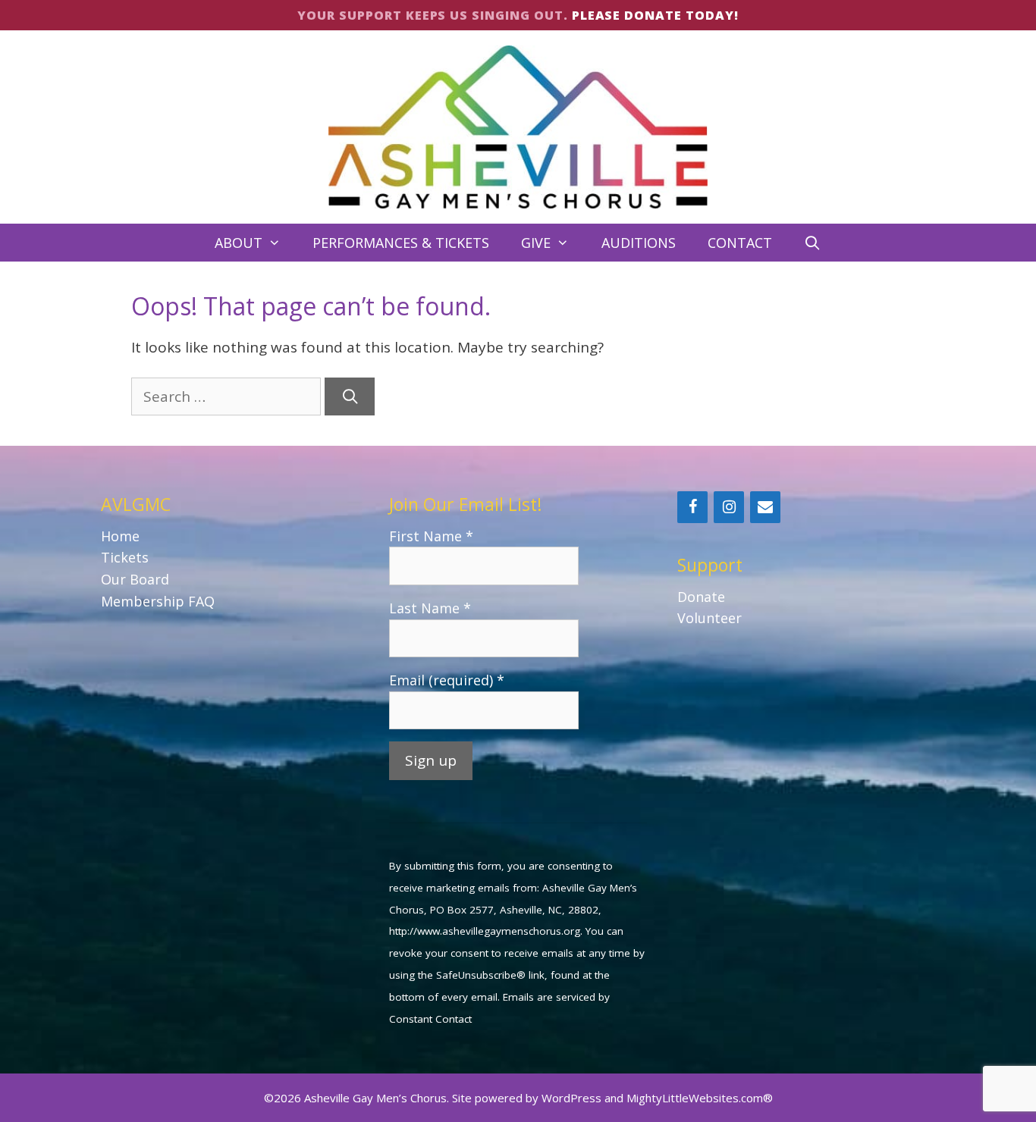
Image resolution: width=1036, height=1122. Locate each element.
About (238, 242)
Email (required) (446, 680)
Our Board (135, 579)
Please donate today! (655, 15)
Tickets (125, 557)
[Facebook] (692, 507)
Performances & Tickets (400, 242)
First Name (431, 536)
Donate (701, 597)
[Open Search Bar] (812, 243)
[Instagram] (729, 507)
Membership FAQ (158, 601)
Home (120, 536)
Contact (740, 242)
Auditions (638, 242)
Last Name (430, 608)
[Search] (350, 397)
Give (536, 242)
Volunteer (709, 618)
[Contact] (765, 507)
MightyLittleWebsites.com (694, 1097)
